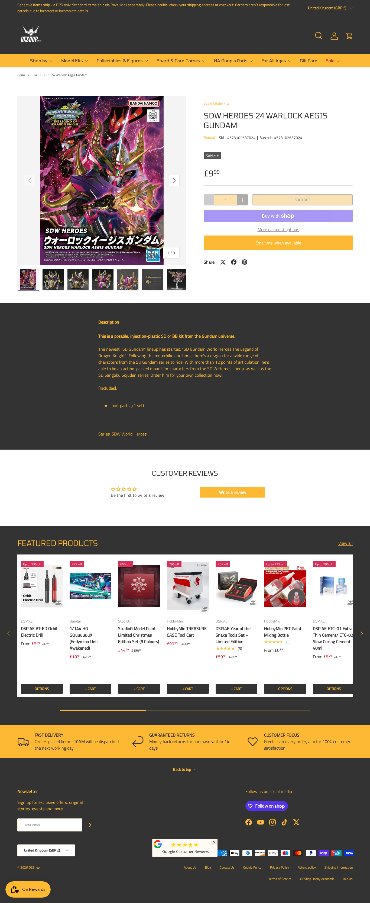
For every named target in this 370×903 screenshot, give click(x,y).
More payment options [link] (278, 229)
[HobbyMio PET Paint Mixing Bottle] (285, 586)
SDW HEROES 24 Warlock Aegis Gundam (59, 75)
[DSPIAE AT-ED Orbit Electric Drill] (42, 586)
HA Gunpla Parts (231, 60)
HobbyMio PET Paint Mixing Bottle (282, 631)
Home (21, 75)
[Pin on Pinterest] (244, 262)
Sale (330, 60)
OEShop (34, 867)
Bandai (209, 137)
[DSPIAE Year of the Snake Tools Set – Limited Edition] (237, 586)
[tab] (108, 321)
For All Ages (273, 60)
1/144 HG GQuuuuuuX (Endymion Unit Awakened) (84, 638)
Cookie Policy (252, 867)
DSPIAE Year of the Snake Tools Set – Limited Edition (233, 635)
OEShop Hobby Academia (317, 878)
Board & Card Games (178, 60)
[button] (349, 36)
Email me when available (278, 243)
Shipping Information (338, 867)
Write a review (232, 492)
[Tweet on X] (223, 262)
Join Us (348, 878)
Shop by (38, 60)
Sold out (302, 199)
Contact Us (227, 867)
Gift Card (308, 60)
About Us (190, 867)
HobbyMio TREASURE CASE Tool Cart (187, 631)
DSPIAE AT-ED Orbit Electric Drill (39, 631)
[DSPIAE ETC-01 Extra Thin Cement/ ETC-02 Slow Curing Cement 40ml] (334, 586)
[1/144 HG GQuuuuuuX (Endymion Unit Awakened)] (91, 586)
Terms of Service (280, 878)
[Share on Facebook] (233, 262)
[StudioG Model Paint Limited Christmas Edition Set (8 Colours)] (139, 586)
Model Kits (72, 60)
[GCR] (158, 844)
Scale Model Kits (217, 103)
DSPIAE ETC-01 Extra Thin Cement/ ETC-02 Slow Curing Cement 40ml (333, 638)
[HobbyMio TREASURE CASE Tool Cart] (188, 586)
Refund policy (307, 867)
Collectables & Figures (120, 60)
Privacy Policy (279, 867)
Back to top (182, 769)
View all (345, 543)
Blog (208, 867)
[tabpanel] (185, 373)
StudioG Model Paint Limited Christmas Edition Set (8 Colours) (138, 635)
